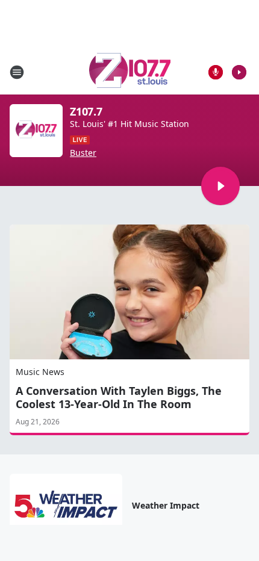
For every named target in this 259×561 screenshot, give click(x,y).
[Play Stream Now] (239, 72)
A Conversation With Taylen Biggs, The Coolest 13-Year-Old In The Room (119, 397)
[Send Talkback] (215, 72)
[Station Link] (129, 71)
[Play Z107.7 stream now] (36, 130)
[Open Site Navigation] (17, 72)
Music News (40, 371)
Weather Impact (165, 505)
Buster (83, 152)
